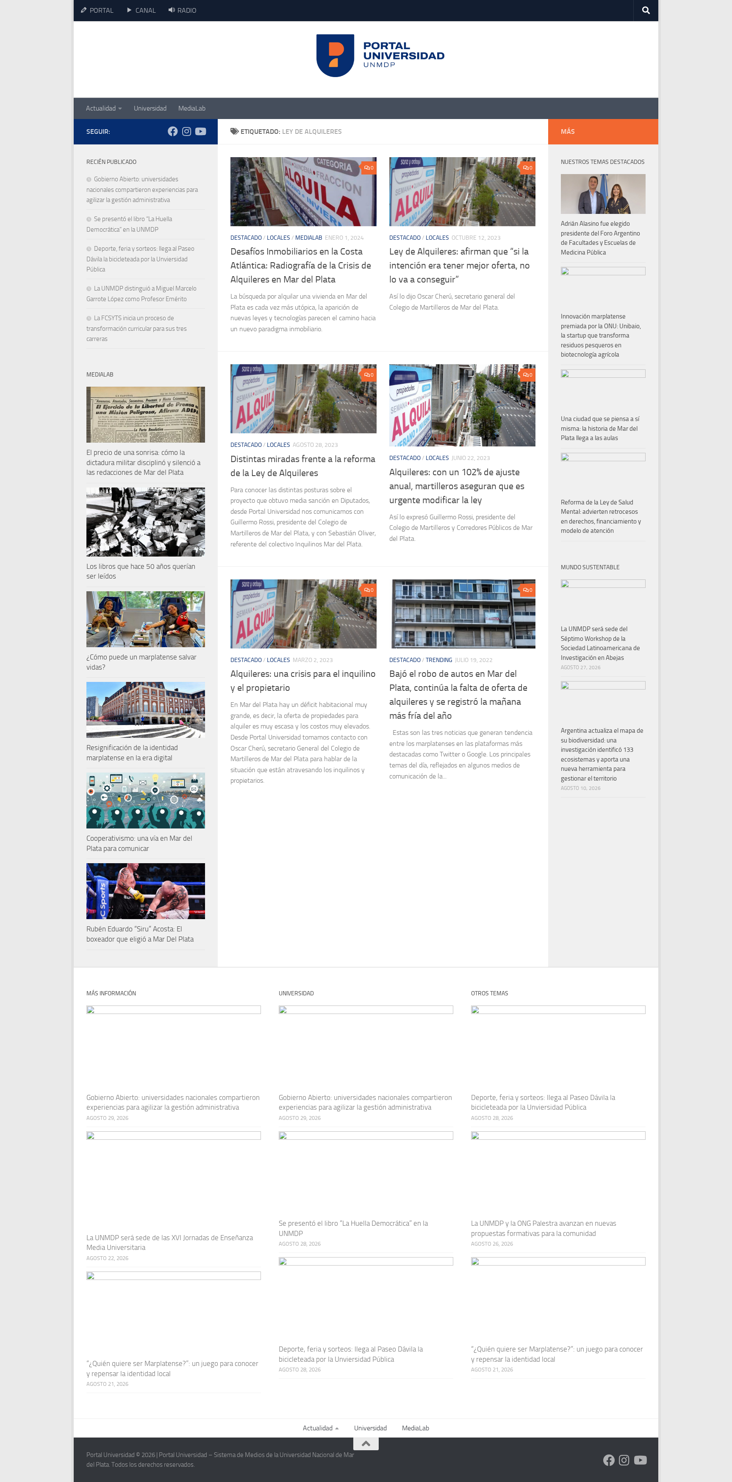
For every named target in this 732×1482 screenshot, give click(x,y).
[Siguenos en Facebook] (173, 131)
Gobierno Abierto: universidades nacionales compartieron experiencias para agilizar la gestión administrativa (142, 189)
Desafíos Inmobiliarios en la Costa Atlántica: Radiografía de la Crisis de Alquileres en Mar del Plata (300, 265)
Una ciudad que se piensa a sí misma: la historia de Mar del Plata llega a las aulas (600, 428)
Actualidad (101, 108)
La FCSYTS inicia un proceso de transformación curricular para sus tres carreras (136, 328)
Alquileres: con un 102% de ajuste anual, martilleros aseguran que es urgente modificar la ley (456, 486)
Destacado (246, 237)
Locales (278, 237)
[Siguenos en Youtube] (200, 131)
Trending (439, 660)
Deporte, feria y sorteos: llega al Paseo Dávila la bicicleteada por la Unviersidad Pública (140, 259)
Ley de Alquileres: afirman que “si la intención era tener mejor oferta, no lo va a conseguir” (459, 265)
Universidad (150, 108)
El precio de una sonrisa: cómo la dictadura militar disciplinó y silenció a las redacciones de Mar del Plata (143, 462)
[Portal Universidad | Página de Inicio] (150, 59)
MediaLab (191, 108)
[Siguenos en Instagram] (186, 131)
